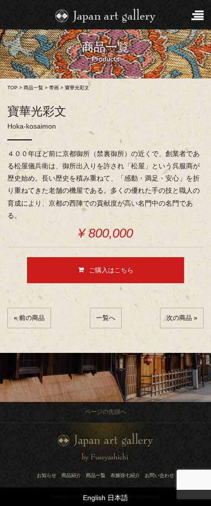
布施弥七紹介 (125, 475)
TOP (12, 87)
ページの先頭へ (105, 411)
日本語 (117, 498)
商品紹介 (71, 475)
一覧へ (105, 317)
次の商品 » (181, 317)
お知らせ (46, 475)
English (94, 498)
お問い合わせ (159, 475)
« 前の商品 (29, 317)
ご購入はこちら (111, 270)
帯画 (54, 87)
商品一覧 (33, 87)
